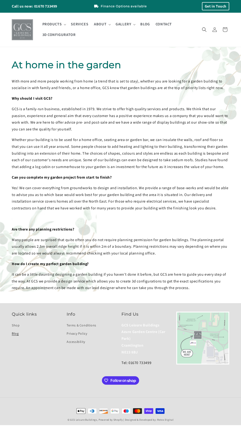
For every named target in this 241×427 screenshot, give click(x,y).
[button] (54, 24)
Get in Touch (215, 6)
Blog (15, 333)
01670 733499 (45, 6)
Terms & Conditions (81, 325)
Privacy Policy (77, 333)
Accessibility (76, 342)
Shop (16, 325)
